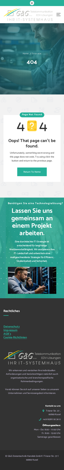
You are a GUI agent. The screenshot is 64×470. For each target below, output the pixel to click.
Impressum (10, 330)
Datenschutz (11, 326)
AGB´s (7, 334)
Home (26, 54)
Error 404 (36, 54)
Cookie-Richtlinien (15, 337)
